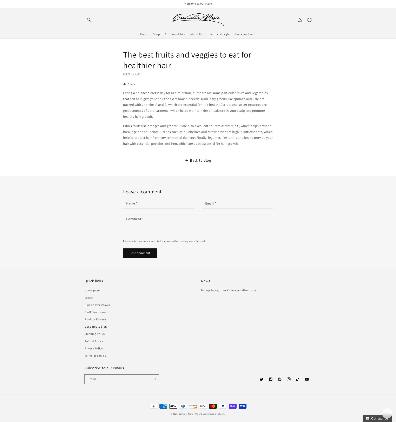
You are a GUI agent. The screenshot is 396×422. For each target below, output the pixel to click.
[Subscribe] (154, 379)
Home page (92, 290)
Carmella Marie (186, 414)
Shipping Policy (95, 334)
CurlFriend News (96, 312)
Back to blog (200, 160)
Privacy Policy (94, 348)
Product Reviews (96, 319)
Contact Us (379, 418)
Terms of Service (95, 355)
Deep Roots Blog (96, 326)
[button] (89, 19)
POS (196, 414)
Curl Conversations (97, 305)
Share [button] (132, 84)
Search (89, 298)
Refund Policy (94, 341)
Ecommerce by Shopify (214, 414)
